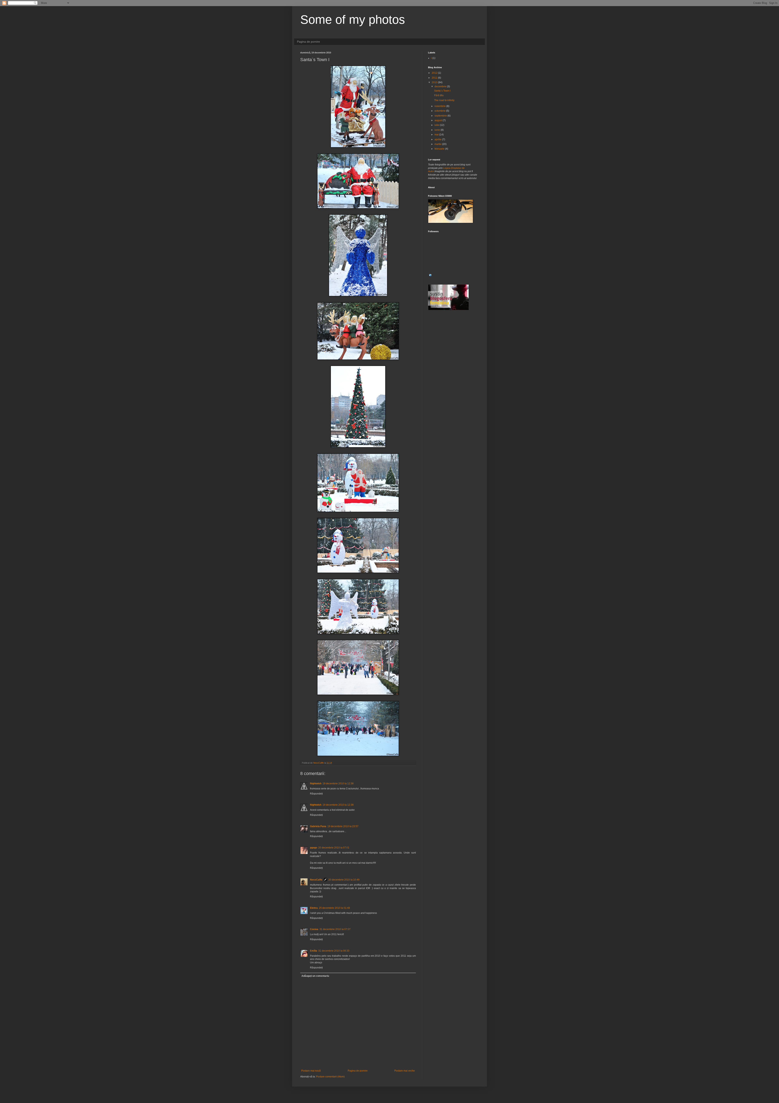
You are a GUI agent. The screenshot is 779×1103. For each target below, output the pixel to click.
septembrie (441, 115)
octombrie (440, 110)
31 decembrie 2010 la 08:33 (333, 950)
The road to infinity (444, 100)
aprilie (438, 139)
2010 (435, 82)
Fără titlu (439, 95)
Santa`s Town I (442, 90)
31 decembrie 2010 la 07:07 (335, 929)
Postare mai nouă (311, 1070)
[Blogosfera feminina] (448, 309)
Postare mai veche (404, 1070)
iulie (437, 125)
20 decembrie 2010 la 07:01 (333, 847)
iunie (438, 129)
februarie (440, 148)
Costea (314, 929)
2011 (435, 77)
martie (438, 144)
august (439, 120)
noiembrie (440, 106)
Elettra (314, 908)
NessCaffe (316, 879)
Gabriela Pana (318, 826)
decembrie (441, 86)
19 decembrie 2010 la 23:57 (342, 826)
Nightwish (315, 783)
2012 (435, 72)
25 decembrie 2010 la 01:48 (334, 908)
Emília (313, 950)
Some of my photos (352, 19)
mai (437, 134)
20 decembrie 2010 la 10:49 (343, 879)
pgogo (313, 847)
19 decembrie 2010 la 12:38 (338, 783)
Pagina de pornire (308, 41)
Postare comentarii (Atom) (330, 1076)
